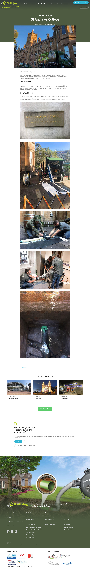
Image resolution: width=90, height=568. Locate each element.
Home (36, 24)
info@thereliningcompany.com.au (26, 445)
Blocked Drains (30, 519)
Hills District (67, 524)
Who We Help (41, 4)
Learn (33, 4)
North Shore (67, 522)
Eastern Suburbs (68, 517)
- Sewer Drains (29, 522)
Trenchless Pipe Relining (32, 517)
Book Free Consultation (81, 2)
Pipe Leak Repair (30, 537)
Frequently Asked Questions (52, 522)
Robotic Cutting (30, 534)
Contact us (10, 517)
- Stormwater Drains (31, 524)
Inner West (66, 519)
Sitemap (24, 566)
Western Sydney (68, 529)
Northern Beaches (68, 527)
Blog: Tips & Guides (50, 524)
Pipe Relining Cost (49, 519)
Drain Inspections (30, 532)
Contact (66, 4)
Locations (51, 4)
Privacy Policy (30, 566)
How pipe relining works (51, 517)
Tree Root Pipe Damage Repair (33, 527)
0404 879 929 (31, 441)
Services (26, 4)
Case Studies (41, 24)
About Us (59, 4)
